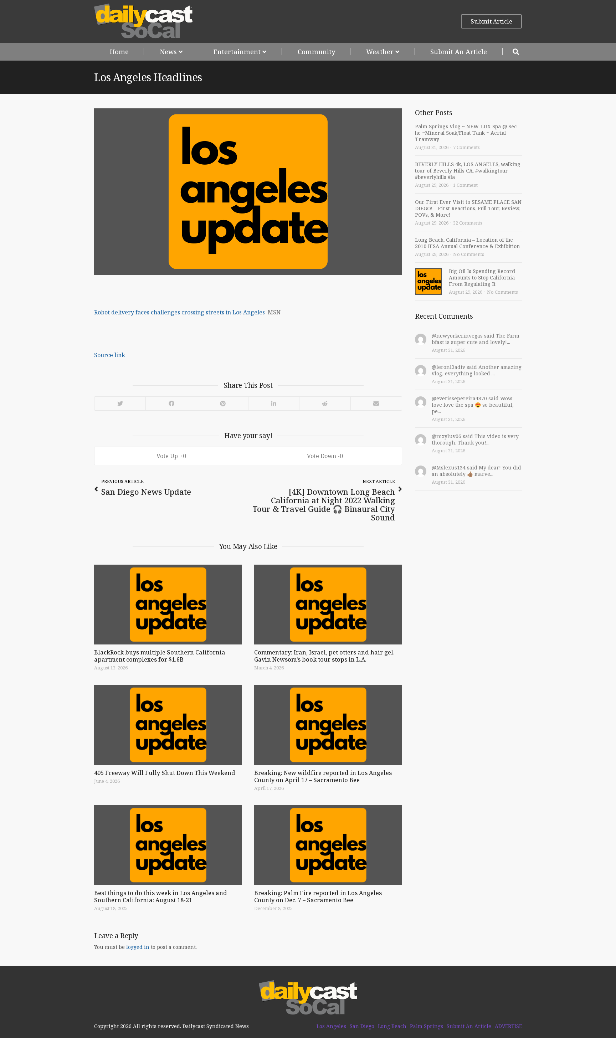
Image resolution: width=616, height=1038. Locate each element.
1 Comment (465, 185)
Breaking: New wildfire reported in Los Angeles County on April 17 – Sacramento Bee (323, 776)
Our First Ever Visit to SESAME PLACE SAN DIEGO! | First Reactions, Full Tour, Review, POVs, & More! (468, 208)
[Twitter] (119, 403)
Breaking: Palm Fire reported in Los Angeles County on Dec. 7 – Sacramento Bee (318, 896)
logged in (137, 947)
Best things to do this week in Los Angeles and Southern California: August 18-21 (160, 896)
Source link (109, 355)
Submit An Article (458, 51)
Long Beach (392, 1026)
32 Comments (467, 223)
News (168, 51)
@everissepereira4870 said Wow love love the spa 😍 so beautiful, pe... (473, 405)
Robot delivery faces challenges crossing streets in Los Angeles (179, 312)
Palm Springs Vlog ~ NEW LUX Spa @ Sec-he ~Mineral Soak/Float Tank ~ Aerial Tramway (467, 133)
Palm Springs (426, 1026)
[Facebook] (171, 403)
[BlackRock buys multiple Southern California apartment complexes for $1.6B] (168, 604)
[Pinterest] (222, 403)
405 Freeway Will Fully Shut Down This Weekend (164, 773)
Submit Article (491, 21)
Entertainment (237, 51)
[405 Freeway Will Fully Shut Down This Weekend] (168, 725)
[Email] (376, 403)
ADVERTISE (508, 1026)
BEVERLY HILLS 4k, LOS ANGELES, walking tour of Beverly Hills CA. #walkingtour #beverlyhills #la (467, 170)
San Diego (362, 1026)
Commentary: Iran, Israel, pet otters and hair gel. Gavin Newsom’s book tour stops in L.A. (324, 655)
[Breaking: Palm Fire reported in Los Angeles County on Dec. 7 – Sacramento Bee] (328, 845)
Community (316, 51)
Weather (380, 51)
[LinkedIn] (273, 403)
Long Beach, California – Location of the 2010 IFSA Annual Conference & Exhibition (467, 243)
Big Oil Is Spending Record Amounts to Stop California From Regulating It (482, 277)
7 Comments (466, 147)
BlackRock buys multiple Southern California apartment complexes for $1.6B (159, 655)
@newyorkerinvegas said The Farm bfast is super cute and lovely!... (475, 338)
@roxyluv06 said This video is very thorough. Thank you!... (475, 439)
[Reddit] (324, 403)
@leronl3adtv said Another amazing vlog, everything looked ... (477, 370)
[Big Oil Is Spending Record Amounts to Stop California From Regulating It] (428, 281)
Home (119, 51)
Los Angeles (331, 1026)
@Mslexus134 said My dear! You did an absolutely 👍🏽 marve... (476, 470)
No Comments (468, 254)
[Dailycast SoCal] (143, 21)
